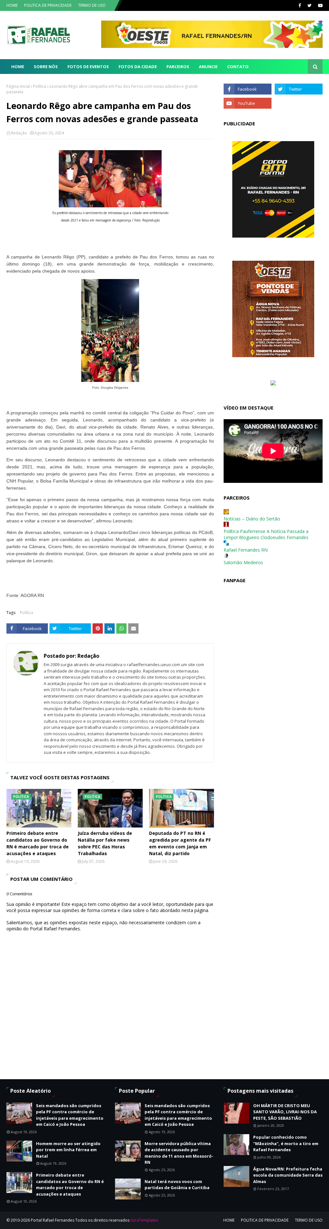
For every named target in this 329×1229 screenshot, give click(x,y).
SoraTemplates (144, 1220)
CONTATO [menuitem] (238, 66)
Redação (19, 133)
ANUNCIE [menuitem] (208, 66)
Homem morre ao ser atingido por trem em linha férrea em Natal (68, 1150)
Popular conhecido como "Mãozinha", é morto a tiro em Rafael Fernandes (285, 1143)
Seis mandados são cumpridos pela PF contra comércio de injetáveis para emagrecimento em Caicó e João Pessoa (69, 1115)
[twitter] (309, 5)
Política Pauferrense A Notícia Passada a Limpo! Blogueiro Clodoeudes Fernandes (266, 534)
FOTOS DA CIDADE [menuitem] (138, 66)
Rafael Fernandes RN (246, 550)
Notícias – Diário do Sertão (252, 519)
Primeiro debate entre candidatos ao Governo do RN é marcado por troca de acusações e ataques (37, 843)
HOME (12, 5)
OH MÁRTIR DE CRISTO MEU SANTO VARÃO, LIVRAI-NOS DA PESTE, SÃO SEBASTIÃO (285, 1112)
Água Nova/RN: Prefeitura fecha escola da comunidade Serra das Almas (288, 1175)
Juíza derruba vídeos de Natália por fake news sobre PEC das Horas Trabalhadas (105, 843)
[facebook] (300, 5)
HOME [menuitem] (17, 66)
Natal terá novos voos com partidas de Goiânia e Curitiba (177, 1185)
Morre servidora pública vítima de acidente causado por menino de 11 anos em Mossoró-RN (179, 1153)
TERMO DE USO (92, 5)
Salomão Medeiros (243, 562)
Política (39, 86)
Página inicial (18, 86)
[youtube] (319, 5)
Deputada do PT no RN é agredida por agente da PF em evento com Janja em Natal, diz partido (180, 843)
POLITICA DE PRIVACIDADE (48, 5)
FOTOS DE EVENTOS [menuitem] (88, 66)
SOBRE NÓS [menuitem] (46, 66)
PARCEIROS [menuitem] (177, 66)
